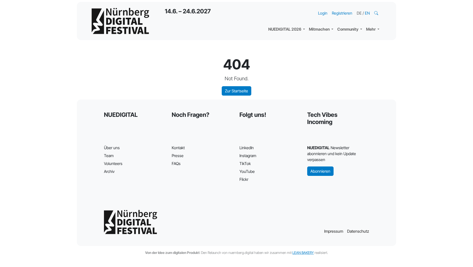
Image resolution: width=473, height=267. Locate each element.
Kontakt (178, 147)
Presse (178, 155)
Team (109, 155)
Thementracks (285, 7)
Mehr (371, 29)
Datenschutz (358, 231)
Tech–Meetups (354, 7)
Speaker (279, 17)
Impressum (333, 231)
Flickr (243, 179)
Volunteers (113, 163)
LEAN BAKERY (303, 252)
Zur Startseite (236, 90)
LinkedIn (246, 147)
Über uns (112, 147)
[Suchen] (376, 13)
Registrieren (342, 13)
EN (367, 13)
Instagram (247, 155)
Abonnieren (320, 171)
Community (348, 29)
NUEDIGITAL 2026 (285, 29)
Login (322, 13)
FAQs (176, 163)
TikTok (245, 163)
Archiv (109, 171)
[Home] (120, 21)
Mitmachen (319, 29)
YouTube (247, 171)
